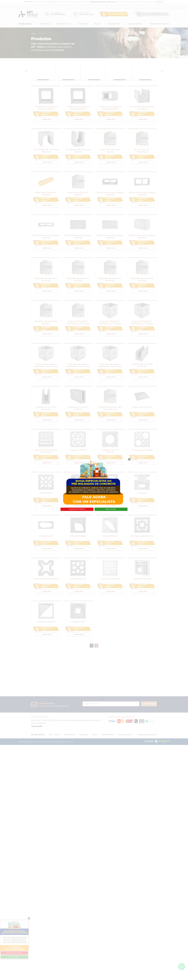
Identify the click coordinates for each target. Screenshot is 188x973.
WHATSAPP (111, 509)
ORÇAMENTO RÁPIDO (77, 509)
